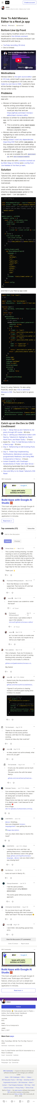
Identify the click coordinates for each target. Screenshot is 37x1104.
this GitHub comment (19, 36)
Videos (29, 1077)
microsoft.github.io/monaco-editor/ (21, 622)
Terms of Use (29, 1087)
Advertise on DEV (29, 1080)
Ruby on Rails (19, 1094)
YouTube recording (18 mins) (14, 45)
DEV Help (19, 1080)
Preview (17, 541)
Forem (9, 1090)
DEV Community (8, 1071)
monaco (11, 25)
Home (6, 1077)
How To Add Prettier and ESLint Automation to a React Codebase (18, 1053)
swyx (7, 7)
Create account (29, 2)
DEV (9, 1092)
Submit (7, 541)
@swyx (7, 822)
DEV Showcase (22, 1082)
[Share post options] (34, 1101)
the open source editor (23, 77)
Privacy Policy (20, 1087)
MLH (33, 1085)
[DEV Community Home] (7, 2)
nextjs (4, 25)
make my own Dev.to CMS (11, 84)
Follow (18, 1007)
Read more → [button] (7, 521)
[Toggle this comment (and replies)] (2, 551)
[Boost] (28, 1101)
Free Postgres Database (16, 1085)
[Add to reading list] (21, 1101)
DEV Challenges (14, 1077)
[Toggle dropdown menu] (34, 478)
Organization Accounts (10, 1082)
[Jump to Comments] (13, 1101)
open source (18, 1090)
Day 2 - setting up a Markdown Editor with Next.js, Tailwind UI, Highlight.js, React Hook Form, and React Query (19, 437)
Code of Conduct (13, 943)
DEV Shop (27, 1085)
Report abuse (25, 943)
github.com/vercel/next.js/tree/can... (20, 778)
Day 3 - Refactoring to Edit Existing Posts (19, 447)
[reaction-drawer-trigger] (4, 1101)
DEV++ (23, 1077)
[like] (5, 813)
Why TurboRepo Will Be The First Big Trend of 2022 (17, 1043)
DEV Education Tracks (8, 1080)
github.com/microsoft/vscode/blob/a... (20, 685)
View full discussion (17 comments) (18, 939)
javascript (20, 25)
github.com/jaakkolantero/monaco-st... (18, 663)
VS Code (6, 79)
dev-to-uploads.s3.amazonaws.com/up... (19, 809)
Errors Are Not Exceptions (10, 1061)
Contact (4, 1085)
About (31, 1082)
